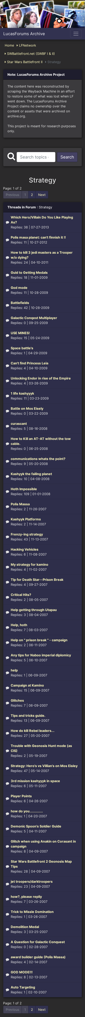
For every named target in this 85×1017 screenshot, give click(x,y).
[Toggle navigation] (76, 34)
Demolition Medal (25, 927)
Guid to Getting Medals (29, 272)
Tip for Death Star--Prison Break (37, 580)
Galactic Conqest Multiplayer (34, 318)
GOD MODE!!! (22, 972)
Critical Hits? (21, 595)
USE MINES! (20, 333)
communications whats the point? (38, 459)
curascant (19, 423)
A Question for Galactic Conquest (38, 942)
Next (42, 195)
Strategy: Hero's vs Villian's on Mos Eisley (44, 766)
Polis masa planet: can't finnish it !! (38, 237)
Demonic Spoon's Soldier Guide (36, 826)
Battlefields (20, 303)
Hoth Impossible (24, 489)
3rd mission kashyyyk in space (35, 781)
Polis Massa (20, 504)
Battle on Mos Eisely (27, 408)
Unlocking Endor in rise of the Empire (41, 378)
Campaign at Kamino (27, 685)
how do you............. (27, 811)
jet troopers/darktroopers (32, 881)
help (14, 670)
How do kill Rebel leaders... (32, 731)
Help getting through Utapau (34, 610)
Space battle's (22, 348)
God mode (19, 288)
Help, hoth (19, 625)
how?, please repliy (26, 897)
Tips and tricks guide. (28, 715)
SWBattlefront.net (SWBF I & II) (30, 54)
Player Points (21, 796)
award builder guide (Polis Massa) (38, 957)
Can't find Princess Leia (29, 363)
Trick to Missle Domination (32, 912)
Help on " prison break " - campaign (39, 640)
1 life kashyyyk (22, 393)
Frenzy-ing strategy (27, 534)
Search (67, 157)
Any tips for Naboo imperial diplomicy (41, 655)
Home (9, 45)
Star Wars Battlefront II (24, 62)
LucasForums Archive (24, 33)
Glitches (17, 700)
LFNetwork (27, 45)
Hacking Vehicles (24, 549)
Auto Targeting (23, 987)
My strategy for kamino (29, 564)
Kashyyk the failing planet (31, 474)
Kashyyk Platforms (26, 519)
